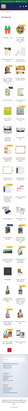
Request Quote (7, 366)
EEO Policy (5, 379)
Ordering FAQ (7, 368)
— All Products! (14, 1)
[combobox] (14, 359)
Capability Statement (8, 376)
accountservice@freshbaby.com (10, 392)
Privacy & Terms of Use (8, 380)
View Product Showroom (10, 363)
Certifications (6, 377)
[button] (20, 6)
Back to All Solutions (7, 11)
